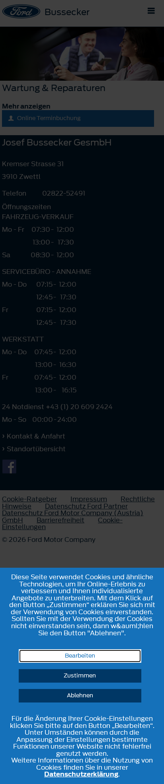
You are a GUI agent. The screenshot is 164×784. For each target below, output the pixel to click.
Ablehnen (80, 695)
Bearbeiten (80, 656)
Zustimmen (80, 675)
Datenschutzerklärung (81, 774)
